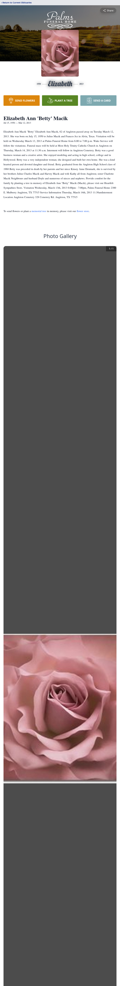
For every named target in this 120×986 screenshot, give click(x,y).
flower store (83, 211)
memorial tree (38, 211)
